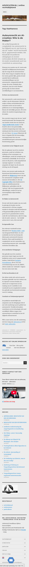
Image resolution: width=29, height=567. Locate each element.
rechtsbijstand (8, 505)
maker (10, 333)
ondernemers (8, 507)
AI (24, 330)
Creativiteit (18, 331)
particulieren (8, 509)
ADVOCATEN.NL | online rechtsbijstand (13, 6)
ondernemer (6, 543)
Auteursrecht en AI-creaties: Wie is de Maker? (13, 38)
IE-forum (14, 133)
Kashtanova (5, 333)
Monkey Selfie (15, 333)
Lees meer (5, 349)
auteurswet (12, 331)
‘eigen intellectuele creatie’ (10, 124)
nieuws (4, 550)
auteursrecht (19, 330)
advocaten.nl (17, 322)
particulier (5, 546)
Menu (4, 11)
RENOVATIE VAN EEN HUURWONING (15, 422)
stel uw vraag (6, 554)
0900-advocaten (10, 324)
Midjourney (13, 175)
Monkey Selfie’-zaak (18, 230)
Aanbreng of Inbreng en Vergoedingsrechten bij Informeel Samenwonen (14, 467)
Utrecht (23, 530)
